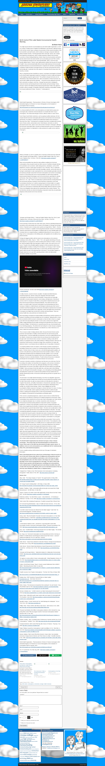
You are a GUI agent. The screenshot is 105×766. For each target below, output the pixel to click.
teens (28, 760)
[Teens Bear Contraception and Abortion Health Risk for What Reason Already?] (27, 670)
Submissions (72, 14)
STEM (31, 756)
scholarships (22, 756)
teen (28, 758)
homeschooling (26, 745)
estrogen (42, 684)
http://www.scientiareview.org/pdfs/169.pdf (34, 531)
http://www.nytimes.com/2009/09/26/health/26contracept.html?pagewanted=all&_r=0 (39, 574)
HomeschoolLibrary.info (47, 734)
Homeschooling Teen (24, 1)
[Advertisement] (40, 28)
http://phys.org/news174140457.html (31, 625)
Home (22, 14)
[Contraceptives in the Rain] (54, 666)
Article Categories (39, 14)
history (33, 739)
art (22, 733)
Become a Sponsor (46, 746)
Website (21, 713)
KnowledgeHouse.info (47, 744)
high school (27, 739)
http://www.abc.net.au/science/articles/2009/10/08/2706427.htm (34, 607)
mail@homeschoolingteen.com (53, 748)
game (33, 737)
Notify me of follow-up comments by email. (30, 720)
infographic (26, 752)
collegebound (36, 735)
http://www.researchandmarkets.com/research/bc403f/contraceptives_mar (40, 527)
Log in (65, 257)
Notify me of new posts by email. (28, 722)
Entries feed (66, 259)
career (31, 733)
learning (33, 752)
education (22, 737)
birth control (24, 684)
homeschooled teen (25, 743)
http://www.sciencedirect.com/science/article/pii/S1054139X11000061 (36, 539)
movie (21, 754)
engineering (27, 737)
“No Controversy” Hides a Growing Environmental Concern (40, 673)
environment (36, 684)
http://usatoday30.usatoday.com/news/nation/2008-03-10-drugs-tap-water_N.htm (39, 485)
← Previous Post (23, 687)
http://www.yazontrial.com (34, 603)
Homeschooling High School (53, 14)
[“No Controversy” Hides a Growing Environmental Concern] (40, 666)
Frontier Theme (83, 764)
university (33, 760)
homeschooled (34, 741)
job (29, 752)
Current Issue (29, 14)
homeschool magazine (27, 750)
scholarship (34, 754)
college (30, 735)
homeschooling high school (27, 747)
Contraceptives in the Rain (54, 671)
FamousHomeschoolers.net (48, 735)
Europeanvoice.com (24, 579)
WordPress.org (67, 263)
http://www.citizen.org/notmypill (47, 472)
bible (25, 733)
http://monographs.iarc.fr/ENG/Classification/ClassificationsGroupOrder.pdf (37, 107)
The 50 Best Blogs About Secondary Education (75, 753)
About (64, 14)
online (25, 754)
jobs (31, 752)
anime (21, 733)
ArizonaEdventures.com (47, 741)
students (35, 756)
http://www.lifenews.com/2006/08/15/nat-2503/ (45, 543)
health (45, 684)
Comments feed (67, 261)
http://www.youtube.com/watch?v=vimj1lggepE (38, 494)
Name (21, 705)
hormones (49, 684)
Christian (23, 735)
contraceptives (31, 684)
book (28, 733)
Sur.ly (77, 57)
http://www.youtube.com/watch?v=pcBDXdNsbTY (31, 221)
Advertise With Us (55, 746)
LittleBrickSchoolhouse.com (48, 738)
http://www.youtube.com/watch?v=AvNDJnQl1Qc (48, 498)
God (36, 737)
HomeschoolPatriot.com (47, 737)
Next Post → (59, 687)
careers (34, 733)
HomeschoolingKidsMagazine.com (50, 733)
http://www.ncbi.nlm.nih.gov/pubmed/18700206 (49, 621)
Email (21, 709)
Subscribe (67, 37)
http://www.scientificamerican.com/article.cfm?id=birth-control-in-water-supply (38, 513)
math (36, 752)
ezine (31, 737)
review (29, 754)
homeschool (25, 741)
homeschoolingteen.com (74, 54)
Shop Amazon (80, 14)
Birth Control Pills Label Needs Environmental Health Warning (38, 41)
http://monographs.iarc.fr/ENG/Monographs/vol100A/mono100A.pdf (36, 647)
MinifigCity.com (45, 740)
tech (39, 756)
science (27, 756)
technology (23, 758)
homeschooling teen (25, 749)
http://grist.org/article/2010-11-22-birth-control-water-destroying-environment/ (42, 592)
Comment (22, 694)
